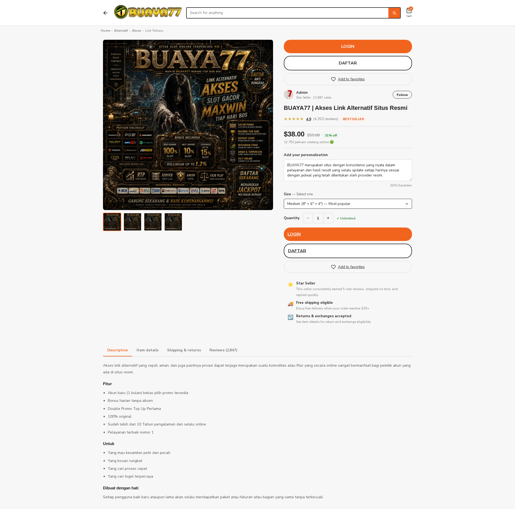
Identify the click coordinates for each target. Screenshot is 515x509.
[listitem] (112, 222)
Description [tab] (117, 350)
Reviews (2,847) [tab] (223, 350)
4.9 (308, 119)
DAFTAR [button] (348, 63)
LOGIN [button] (347, 46)
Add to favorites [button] (351, 79)
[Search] (394, 13)
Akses (136, 30)
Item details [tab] (148, 350)
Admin (302, 92)
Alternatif (121, 30)
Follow (402, 94)
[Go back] (105, 12)
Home (105, 30)
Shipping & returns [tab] (184, 350)
